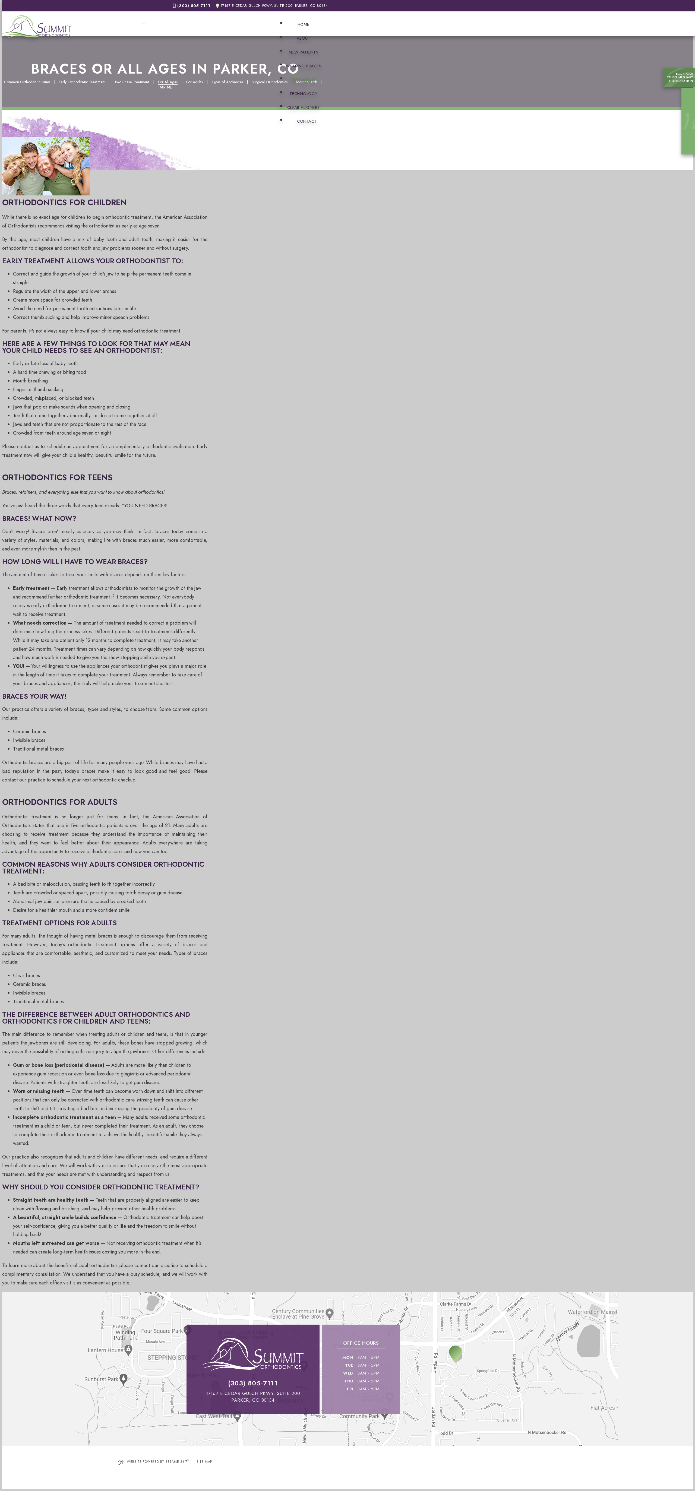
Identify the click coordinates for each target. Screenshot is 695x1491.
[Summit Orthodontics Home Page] (37, 26)
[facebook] (689, 106)
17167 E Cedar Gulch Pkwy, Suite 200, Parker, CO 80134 (274, 5)
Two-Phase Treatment (131, 82)
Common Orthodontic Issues (27, 82)
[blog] (689, 136)
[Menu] (144, 25)
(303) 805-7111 (193, 6)
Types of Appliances (227, 82)
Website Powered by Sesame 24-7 (158, 1461)
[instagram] (689, 97)
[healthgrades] (689, 145)
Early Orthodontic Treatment (82, 82)
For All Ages (168, 82)
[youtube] (689, 126)
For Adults (194, 82)
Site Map (204, 1461)
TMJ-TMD (165, 87)
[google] (689, 116)
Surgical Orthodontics (270, 82)
